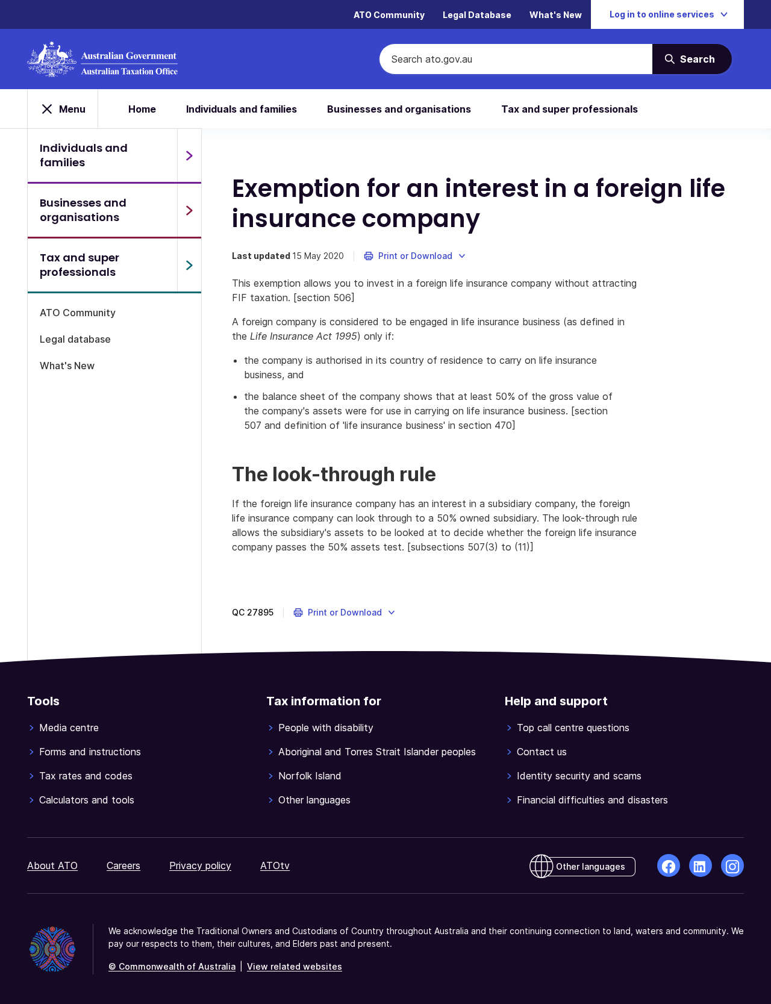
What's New (555, 15)
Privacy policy (200, 865)
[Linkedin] (700, 865)
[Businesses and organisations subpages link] (189, 210)
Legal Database (477, 15)
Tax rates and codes (86, 776)
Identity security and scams (579, 776)
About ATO (52, 865)
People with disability (325, 728)
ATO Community (389, 15)
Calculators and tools (86, 800)
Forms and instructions (90, 752)
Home (142, 109)
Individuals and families (241, 109)
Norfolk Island (310, 776)
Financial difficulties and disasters (592, 800)
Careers (123, 865)
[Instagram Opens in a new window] (732, 865)
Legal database (75, 339)
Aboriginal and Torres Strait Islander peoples (377, 752)
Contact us (542, 752)
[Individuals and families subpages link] (189, 155)
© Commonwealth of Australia (172, 966)
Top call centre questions (573, 728)
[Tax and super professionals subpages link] (189, 265)
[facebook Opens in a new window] (668, 865)
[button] (415, 256)
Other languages (314, 800)
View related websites (294, 966)
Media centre (69, 728)
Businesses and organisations (399, 109)
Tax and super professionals (569, 109)
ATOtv (275, 865)
